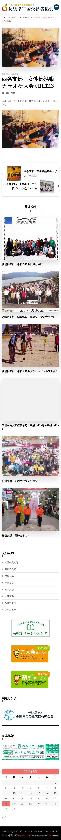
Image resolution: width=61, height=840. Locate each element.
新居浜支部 (10, 569)
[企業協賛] (30, 745)
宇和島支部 (10, 609)
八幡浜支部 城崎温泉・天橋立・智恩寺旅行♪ (28, 316)
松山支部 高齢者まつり (16, 535)
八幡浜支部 (10, 602)
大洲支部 (9, 596)
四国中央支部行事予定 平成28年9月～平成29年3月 (30, 427)
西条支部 (15, 74)
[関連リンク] (30, 707)
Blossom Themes (25, 835)
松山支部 (9, 589)
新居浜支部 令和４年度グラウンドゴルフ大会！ (30, 371)
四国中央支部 (11, 562)
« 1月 (4, 817)
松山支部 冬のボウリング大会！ (21, 480)
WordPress (52, 835)
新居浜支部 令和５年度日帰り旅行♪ (23, 264)
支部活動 (5, 74)
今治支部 (9, 582)
